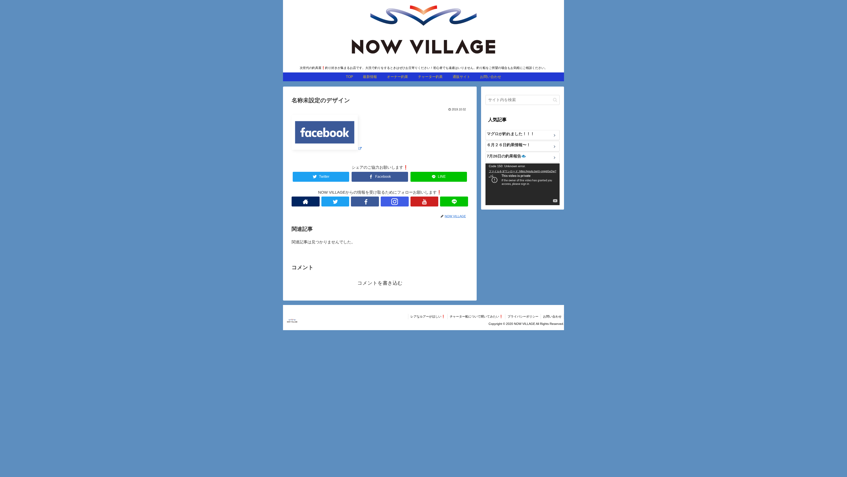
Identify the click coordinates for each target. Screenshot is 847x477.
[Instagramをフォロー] (395, 201)
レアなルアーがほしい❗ (427, 316)
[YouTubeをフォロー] (424, 201)
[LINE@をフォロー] (454, 201)
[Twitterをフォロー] (335, 201)
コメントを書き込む (380, 283)
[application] (522, 184)
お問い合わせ (552, 316)
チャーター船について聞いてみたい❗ (476, 316)
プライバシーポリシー (523, 316)
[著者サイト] (306, 201)
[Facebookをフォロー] (365, 201)
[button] (555, 99)
